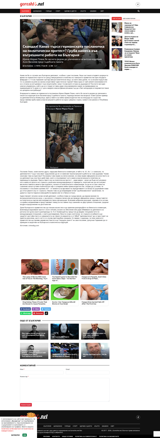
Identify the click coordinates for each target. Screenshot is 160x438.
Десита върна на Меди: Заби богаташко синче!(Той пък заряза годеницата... (131, 40)
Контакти (56, 436)
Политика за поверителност (86, 436)
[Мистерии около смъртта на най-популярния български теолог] (34, 332)
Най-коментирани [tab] (129, 18)
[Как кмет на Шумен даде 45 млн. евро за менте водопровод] (95, 332)
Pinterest (39, 313)
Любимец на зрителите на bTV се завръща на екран (64, 355)
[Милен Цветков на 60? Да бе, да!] (95, 351)
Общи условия (67, 436)
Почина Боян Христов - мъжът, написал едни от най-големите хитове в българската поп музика (34, 353)
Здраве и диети (70, 11)
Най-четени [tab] (117, 18)
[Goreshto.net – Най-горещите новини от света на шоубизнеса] (32, 4)
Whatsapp (27, 313)
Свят (102, 11)
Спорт (58, 11)
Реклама (46, 436)
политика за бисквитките (11, 429)
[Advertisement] (42, 241)
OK (24, 435)
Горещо (49, 11)
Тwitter (47, 309)
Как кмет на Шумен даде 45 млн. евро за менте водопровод (94, 335)
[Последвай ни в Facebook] (138, 4)
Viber (37, 309)
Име (22, 369)
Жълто (83, 11)
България (25, 11)
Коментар (24, 376)
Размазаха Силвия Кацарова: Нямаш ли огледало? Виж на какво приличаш (132, 53)
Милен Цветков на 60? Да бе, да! (95, 355)
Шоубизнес (37, 11)
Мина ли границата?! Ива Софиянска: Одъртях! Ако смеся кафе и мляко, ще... (131, 28)
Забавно (93, 11)
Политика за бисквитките (109, 436)
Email (68, 369)
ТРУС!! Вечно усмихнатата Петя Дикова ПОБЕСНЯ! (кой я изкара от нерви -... (132, 65)
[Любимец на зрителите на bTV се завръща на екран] (65, 351)
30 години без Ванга (60, 337)
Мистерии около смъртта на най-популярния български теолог (33, 335)
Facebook (26, 309)
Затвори (15, 435)
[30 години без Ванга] (65, 332)
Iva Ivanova (28, 66)
